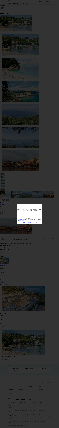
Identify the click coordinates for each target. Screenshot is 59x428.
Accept (23, 222)
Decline (35, 222)
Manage (29, 222)
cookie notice (19, 219)
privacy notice (22, 220)
